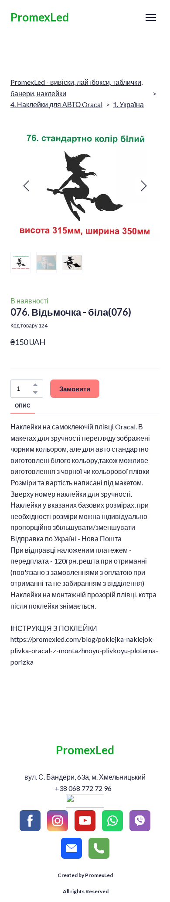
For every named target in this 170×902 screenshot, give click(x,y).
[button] (35, 384)
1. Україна (128, 104)
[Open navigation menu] (151, 17)
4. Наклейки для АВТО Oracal (56, 104)
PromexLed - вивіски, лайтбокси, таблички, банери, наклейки (76, 88)
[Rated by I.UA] (85, 805)
